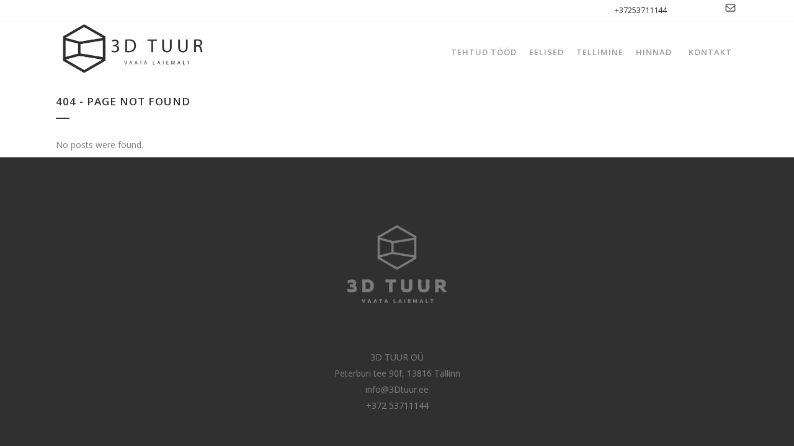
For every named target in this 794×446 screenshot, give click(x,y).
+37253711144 (641, 9)
